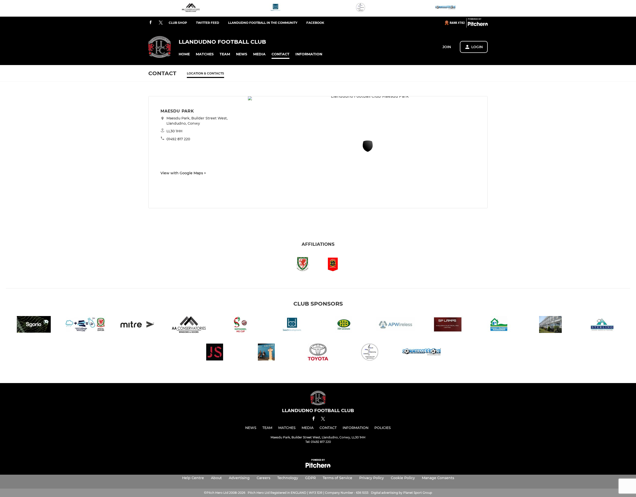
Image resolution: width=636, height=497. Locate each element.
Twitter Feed (207, 23)
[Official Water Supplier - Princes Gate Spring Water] (85, 325)
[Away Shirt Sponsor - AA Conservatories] (190, 8)
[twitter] (161, 23)
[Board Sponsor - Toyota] (318, 353)
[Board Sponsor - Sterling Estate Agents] (602, 325)
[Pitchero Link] (478, 25)
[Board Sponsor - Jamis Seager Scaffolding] (215, 353)
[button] (184, 54)
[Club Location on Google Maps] (368, 150)
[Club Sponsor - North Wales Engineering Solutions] (360, 8)
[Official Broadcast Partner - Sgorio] (34, 325)
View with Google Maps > (183, 173)
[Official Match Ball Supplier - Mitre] (137, 325)
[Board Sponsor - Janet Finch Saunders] (266, 353)
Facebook (315, 23)
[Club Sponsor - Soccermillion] (445, 8)
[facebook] (150, 23)
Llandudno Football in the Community (262, 23)
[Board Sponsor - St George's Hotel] (550, 325)
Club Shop (178, 23)
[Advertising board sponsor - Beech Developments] (275, 8)
